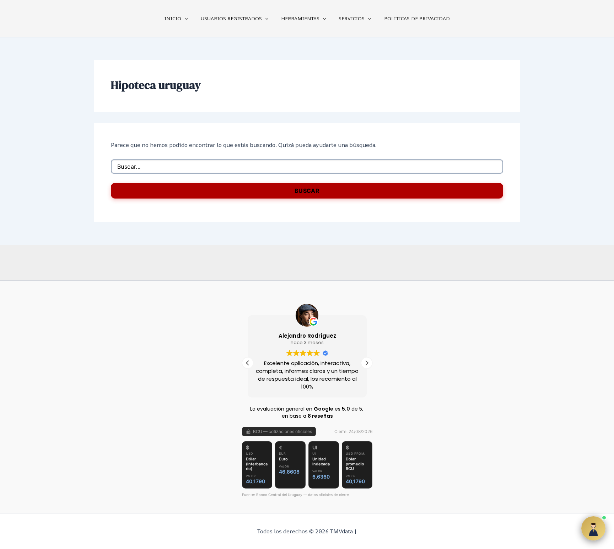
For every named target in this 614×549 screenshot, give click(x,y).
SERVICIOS (352, 18)
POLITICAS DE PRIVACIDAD (417, 18)
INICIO (172, 18)
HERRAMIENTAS (300, 18)
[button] (184, 18)
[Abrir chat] (593, 528)
